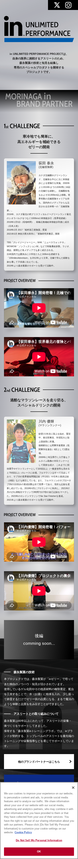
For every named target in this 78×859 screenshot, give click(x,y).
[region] (39, 820)
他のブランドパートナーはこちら (39, 761)
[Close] (73, 787)
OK (39, 851)
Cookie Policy (23, 832)
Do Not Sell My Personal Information (39, 840)
